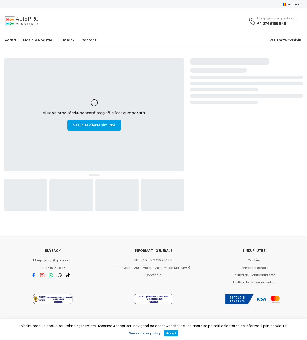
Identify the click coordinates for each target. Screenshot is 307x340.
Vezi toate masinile (285, 40)
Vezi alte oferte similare (94, 125)
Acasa (10, 40)
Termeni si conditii (254, 267)
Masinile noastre (37, 40)
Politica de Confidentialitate (254, 275)
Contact (88, 40)
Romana (293, 4)
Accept (171, 333)
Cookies (254, 260)
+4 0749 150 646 (271, 23)
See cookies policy (145, 333)
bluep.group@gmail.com (52, 260)
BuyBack (66, 40)
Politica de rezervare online (254, 282)
